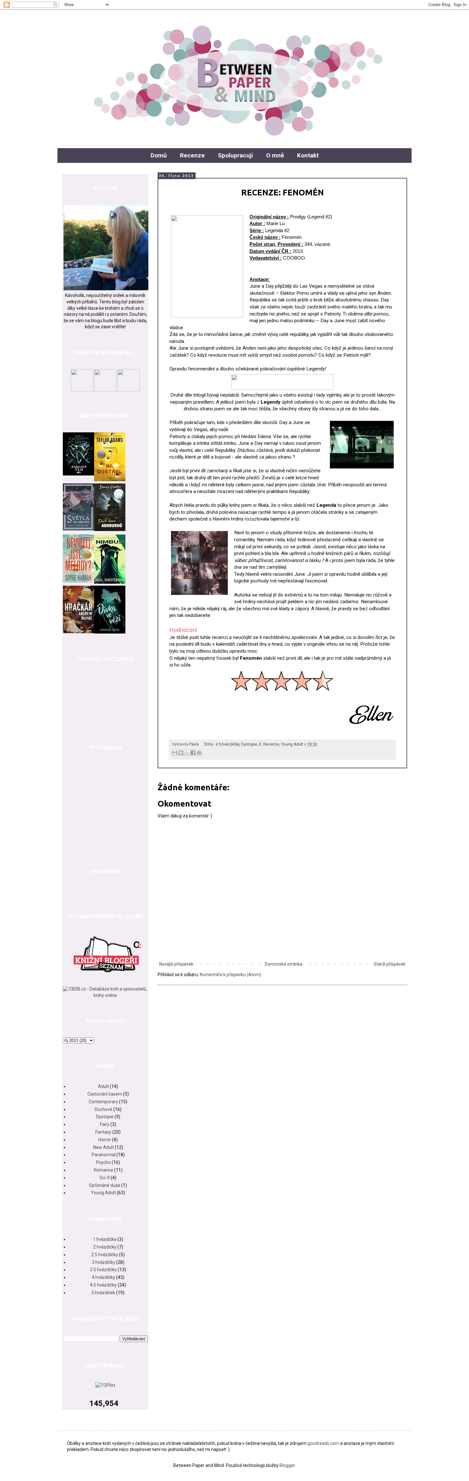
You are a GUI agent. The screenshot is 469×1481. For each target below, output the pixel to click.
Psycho (103, 1162)
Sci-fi (105, 1177)
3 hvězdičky (103, 1262)
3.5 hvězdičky (103, 1269)
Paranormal (103, 1154)
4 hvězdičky (103, 1277)
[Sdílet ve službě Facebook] (193, 752)
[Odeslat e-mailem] (175, 752)
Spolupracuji (235, 155)
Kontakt (308, 155)
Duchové (103, 1109)
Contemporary (103, 1101)
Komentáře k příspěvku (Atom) (230, 974)
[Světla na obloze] (78, 528)
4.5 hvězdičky (227, 744)
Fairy (104, 1124)
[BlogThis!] (181, 752)
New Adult (103, 1147)
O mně (275, 155)
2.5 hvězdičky (104, 1254)
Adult (103, 1086)
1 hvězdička (104, 1239)
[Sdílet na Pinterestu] (199, 752)
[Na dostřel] (109, 479)
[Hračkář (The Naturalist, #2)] (78, 631)
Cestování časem (104, 1094)
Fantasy (103, 1132)
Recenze (192, 155)
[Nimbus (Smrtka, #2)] (109, 582)
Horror (104, 1139)
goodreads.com (323, 1443)
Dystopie (249, 744)
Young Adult (292, 744)
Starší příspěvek (390, 964)
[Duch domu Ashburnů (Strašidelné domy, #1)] (109, 529)
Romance (103, 1170)
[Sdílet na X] (187, 752)
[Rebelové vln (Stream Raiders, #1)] (78, 473)
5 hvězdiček (103, 1292)
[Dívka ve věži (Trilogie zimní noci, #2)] (109, 631)
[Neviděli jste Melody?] (78, 581)
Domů (159, 155)
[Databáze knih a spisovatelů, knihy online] (105, 995)
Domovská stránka (283, 964)
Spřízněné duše (104, 1185)
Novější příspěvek (176, 964)
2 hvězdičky (104, 1246)
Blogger (287, 1465)
